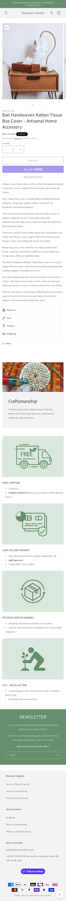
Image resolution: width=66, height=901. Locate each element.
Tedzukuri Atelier (28, 895)
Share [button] (8, 343)
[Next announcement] (60, 4)
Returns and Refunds (16, 824)
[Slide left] (26, 105)
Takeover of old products (18, 831)
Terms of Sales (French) (17, 784)
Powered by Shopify (43, 895)
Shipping (17, 138)
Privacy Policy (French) (17, 798)
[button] (6, 13)
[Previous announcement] (5, 4)
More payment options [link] (33, 176)
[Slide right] (39, 105)
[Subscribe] (56, 755)
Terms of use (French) (17, 791)
